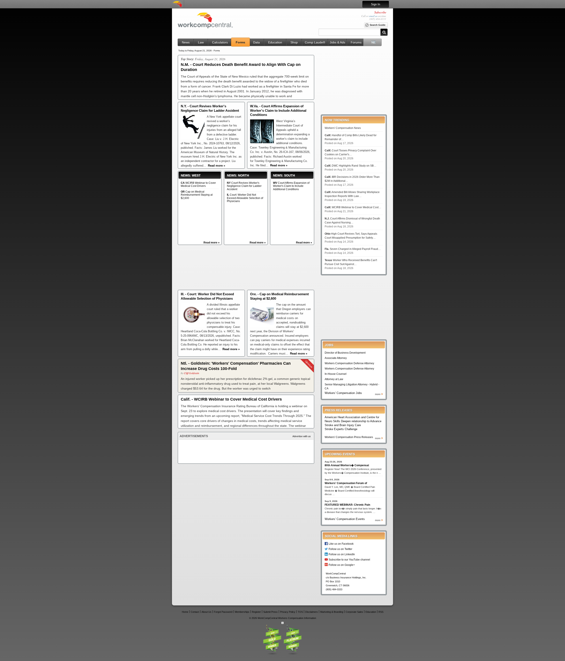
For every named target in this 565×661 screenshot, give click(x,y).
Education (275, 42)
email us (373, 16)
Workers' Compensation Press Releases (349, 437)
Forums (356, 42)
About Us (206, 612)
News (186, 42)
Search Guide (377, 25)
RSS (381, 612)
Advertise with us (301, 436)
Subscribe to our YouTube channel (349, 559)
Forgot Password (223, 612)
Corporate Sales (354, 612)
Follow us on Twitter (340, 549)
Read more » (211, 242)
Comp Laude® (315, 42)
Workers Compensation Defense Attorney (349, 363)
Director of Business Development (345, 352)
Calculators (220, 42)
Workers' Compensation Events (345, 519)
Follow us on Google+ (342, 564)
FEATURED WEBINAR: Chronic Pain (347, 504)
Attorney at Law (334, 379)
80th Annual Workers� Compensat (347, 465)
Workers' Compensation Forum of (346, 483)
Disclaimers (311, 612)
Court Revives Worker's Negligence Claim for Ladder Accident (244, 186)
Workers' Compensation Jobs (343, 393)
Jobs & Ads (337, 42)
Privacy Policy (287, 612)
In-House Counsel (336, 373)
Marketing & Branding (331, 612)
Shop (294, 42)
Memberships (242, 612)
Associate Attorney (336, 358)
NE (373, 42)
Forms (240, 42)
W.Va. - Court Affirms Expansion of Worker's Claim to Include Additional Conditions (278, 110)
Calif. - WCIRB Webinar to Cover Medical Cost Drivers (231, 399)
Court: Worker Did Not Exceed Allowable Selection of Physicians (245, 198)
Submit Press (270, 612)
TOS (300, 612)
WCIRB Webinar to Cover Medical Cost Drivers (198, 184)
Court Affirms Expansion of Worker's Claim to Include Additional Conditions (291, 186)
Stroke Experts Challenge (341, 429)
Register (256, 612)
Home (185, 612)
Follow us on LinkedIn (342, 554)
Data (256, 42)
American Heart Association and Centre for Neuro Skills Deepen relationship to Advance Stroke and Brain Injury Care (353, 421)
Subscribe (380, 12)
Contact (195, 612)
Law (201, 42)
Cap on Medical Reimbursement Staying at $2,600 (197, 195)
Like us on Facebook (341, 543)
